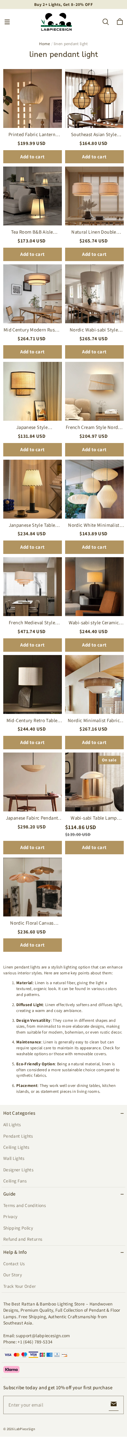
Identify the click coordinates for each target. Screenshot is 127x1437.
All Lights (12, 1124)
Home (44, 43)
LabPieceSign (24, 1429)
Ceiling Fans (15, 1181)
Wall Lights (14, 1158)
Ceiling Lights (16, 1147)
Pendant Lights (18, 1136)
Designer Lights (18, 1170)
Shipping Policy (18, 1228)
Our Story (12, 1275)
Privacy (10, 1216)
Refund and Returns (22, 1239)
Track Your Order (19, 1286)
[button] (7, 21)
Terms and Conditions (24, 1205)
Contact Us (14, 1264)
